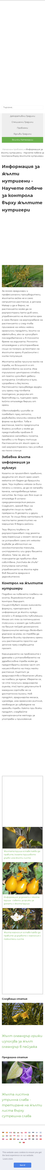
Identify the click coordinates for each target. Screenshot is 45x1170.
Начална (6, 149)
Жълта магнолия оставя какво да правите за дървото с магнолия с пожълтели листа (22, 935)
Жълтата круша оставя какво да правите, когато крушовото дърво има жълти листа (22, 854)
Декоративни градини (22, 116)
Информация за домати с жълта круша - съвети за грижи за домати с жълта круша (21, 900)
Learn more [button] (8, 1159)
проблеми (22, 128)
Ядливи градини (23, 134)
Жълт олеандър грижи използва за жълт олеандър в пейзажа (22, 1041)
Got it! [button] (22, 1165)
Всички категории (22, 140)
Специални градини (22, 122)
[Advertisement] (22, 28)
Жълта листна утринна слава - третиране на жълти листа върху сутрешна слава (22, 1105)
